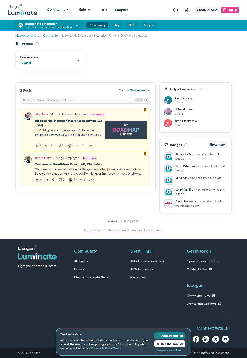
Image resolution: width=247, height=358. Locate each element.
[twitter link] (215, 340)
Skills (103, 10)
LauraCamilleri (185, 189)
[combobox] (85, 100)
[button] (207, 10)
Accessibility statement (147, 230)
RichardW (182, 154)
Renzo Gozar (43, 158)
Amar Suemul (184, 201)
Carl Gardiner (184, 98)
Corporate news (199, 295)
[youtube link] (225, 340)
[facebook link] (196, 340)
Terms (117, 348)
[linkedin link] (205, 340)
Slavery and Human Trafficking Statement (202, 352)
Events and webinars (202, 303)
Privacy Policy (100, 348)
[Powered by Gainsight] (123, 222)
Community (97, 25)
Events (79, 269)
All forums (81, 261)
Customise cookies (116, 230)
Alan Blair (41, 114)
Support (121, 10)
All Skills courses (141, 269)
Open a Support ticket (203, 261)
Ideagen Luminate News (91, 277)
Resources (138, 277)
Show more (217, 144)
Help (117, 25)
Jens (178, 178)
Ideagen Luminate (27, 35)
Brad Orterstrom (186, 121)
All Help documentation (147, 261)
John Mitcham (184, 109)
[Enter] (148, 100)
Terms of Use (92, 230)
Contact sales (197, 269)
